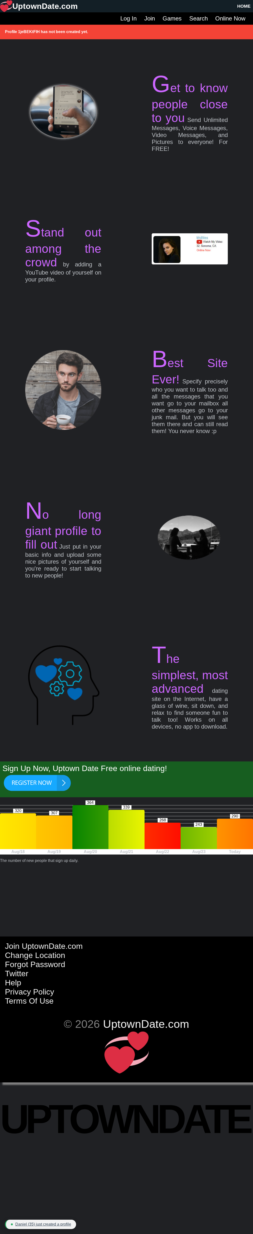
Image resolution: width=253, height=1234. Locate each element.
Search (198, 18)
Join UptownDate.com (44, 946)
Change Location (35, 955)
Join (149, 18)
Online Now (230, 18)
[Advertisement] (126, 897)
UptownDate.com (146, 1024)
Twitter (16, 973)
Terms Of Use (29, 1000)
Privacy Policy (29, 991)
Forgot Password (35, 964)
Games (172, 18)
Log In (128, 18)
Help (13, 982)
